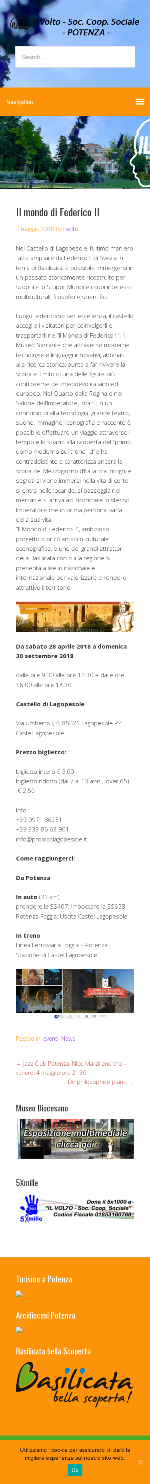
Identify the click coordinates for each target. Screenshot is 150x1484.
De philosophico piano (101, 1082)
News (68, 1038)
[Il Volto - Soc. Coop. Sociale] (75, 31)
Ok (75, 1470)
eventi (50, 1038)
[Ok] (140, 1462)
